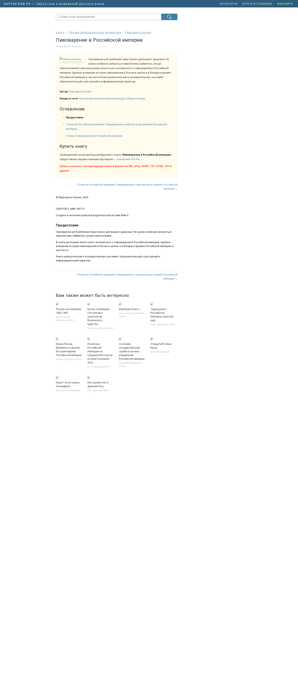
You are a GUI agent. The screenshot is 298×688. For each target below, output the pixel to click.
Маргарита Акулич (80, 91)
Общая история (135, 98)
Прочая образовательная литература (102, 98)
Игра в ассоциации (257, 3)
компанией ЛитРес (128, 159)
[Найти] (169, 17)
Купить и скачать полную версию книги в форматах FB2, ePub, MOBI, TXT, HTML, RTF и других (116, 168)
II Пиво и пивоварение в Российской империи (94, 136)
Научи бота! (228, 3)
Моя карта (285, 3)
